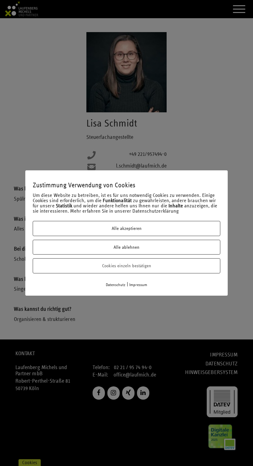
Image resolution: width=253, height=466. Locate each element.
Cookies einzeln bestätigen (126, 265)
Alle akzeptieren (127, 228)
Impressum (138, 285)
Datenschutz (116, 285)
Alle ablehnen (126, 247)
